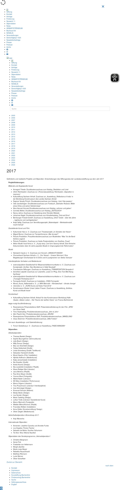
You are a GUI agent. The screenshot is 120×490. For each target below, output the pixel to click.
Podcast (9, 44)
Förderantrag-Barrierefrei (20, 477)
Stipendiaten (11, 23)
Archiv (8, 47)
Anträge (9, 16)
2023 (13, 158)
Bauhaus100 (11, 30)
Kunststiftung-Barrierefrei (20, 475)
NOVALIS (9, 33)
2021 (13, 153)
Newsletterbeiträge (13, 40)
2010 (13, 127)
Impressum (15, 470)
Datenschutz (16, 472)
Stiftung (9, 12)
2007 (13, 120)
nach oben (109, 465)
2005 (13, 115)
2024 (13, 160)
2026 (13, 165)
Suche (13, 479)
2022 (13, 155)
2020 (13, 150)
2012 (13, 132)
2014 (13, 136)
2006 (13, 118)
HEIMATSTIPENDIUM (14, 28)
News (8, 26)
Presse (9, 42)
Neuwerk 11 (10, 21)
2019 (13, 148)
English (14, 484)
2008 (13, 122)
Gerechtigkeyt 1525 (13, 37)
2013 (13, 134)
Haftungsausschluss (18, 482)
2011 (13, 129)
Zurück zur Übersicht (14, 462)
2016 (13, 141)
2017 (13, 143)
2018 (13, 146)
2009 (13, 125)
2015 (13, 139)
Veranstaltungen (12, 35)
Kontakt (9, 14)
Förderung (10, 19)
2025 (13, 162)
